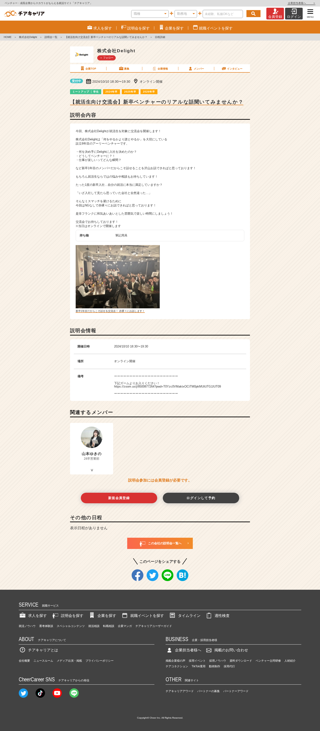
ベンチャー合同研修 (268, 660)
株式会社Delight (28, 37)
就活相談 (94, 626)
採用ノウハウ (217, 660)
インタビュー (234, 68)
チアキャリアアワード (180, 691)
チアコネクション (177, 666)
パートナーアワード (236, 691)
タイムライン (189, 616)
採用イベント (197, 660)
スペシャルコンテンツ (71, 626)
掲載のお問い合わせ (231, 650)
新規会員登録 (119, 498)
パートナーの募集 (208, 691)
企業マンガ (125, 626)
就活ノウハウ (27, 626)
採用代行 (229, 666)
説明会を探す (72, 616)
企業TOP (91, 68)
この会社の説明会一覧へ (165, 543)
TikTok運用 (198, 666)
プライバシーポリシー (100, 660)
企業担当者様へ (301, 3)
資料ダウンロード (241, 660)
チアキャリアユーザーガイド (153, 626)
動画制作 (214, 666)
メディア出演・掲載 (69, 660)
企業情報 (163, 68)
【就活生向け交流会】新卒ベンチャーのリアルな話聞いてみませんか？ (106, 37)
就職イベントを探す (147, 616)
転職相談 (108, 626)
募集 (126, 68)
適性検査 (222, 616)
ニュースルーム (43, 660)
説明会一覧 (51, 37)
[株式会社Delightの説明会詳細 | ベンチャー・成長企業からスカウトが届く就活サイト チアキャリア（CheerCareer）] (24, 13)
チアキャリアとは (43, 650)
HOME (7, 37)
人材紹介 (290, 660)
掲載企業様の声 (175, 660)
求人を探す (37, 616)
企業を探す (106, 616)
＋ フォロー (106, 57)
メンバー (199, 68)
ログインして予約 (200, 498)
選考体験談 (46, 626)
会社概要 (24, 660)
